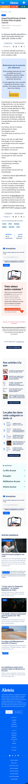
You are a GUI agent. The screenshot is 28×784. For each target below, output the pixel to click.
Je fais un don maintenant (12, 309)
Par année (14, 750)
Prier (22, 6)
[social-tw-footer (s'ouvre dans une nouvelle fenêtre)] (15, 755)
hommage (16, 224)
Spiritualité (14, 724)
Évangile (7, 476)
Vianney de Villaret (16, 25)
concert (4, 224)
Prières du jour (9, 487)
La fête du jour (9, 470)
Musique (4, 227)
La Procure (5, 653)
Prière (18, 227)
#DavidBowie (16, 196)
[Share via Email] (21, 46)
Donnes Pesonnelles (14, 776)
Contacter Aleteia (14, 773)
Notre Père (11, 227)
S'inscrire (6, 265)
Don (14, 741)
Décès (10, 224)
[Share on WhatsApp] (24, 46)
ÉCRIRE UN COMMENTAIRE (14, 347)
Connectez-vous (20, 341)
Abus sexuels (6, 572)
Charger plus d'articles (14, 402)
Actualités (14, 720)
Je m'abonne (5, 6)
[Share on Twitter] (18, 46)
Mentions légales (14, 768)
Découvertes (4, 11)
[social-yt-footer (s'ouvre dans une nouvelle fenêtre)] (9, 755)
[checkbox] (3, 260)
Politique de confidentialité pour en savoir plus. (14, 261)
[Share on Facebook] (13, 46)
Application (14, 735)
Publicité (14, 743)
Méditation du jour (11, 481)
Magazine (14, 737)
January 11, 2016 (7, 178)
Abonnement (14, 739)
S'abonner (9, 712)
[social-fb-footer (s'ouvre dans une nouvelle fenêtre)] (12, 755)
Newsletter (14, 733)
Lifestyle (14, 722)
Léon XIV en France (7, 540)
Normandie (5, 627)
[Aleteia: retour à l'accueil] (14, 2)
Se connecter (18, 712)
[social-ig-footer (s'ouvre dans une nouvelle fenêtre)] (18, 755)
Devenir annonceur (14, 771)
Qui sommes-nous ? (14, 765)
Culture (4, 600)
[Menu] (4, 3)
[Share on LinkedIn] (16, 46)
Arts (10, 11)
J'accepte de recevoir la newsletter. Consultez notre (14, 261)
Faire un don (13, 95)
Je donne (13, 6)
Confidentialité (14, 779)
